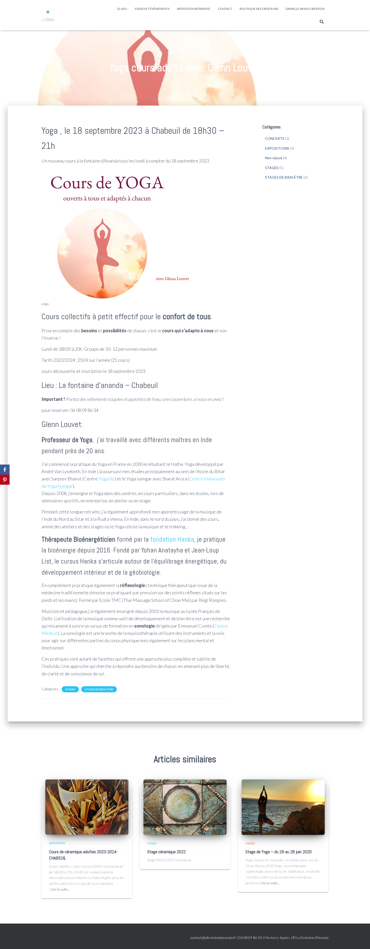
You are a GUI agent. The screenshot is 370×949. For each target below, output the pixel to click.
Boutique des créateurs (259, 9)
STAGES (70, 689)
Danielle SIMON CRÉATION (305, 9)
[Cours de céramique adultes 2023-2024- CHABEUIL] (86, 806)
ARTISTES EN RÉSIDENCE (193, 9)
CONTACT (225, 9)
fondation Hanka (172, 539)
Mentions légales (277, 937)
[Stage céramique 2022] (185, 806)
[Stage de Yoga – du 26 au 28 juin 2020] (283, 806)
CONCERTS (274, 138)
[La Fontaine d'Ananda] (48, 15)
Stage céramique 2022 (166, 852)
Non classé (273, 158)
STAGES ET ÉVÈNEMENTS (152, 9)
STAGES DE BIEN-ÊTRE (99, 689)
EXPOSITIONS (277, 148)
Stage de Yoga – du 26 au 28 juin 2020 (278, 852)
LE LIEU (122, 9)
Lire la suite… (60, 889)
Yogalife (106, 478)
